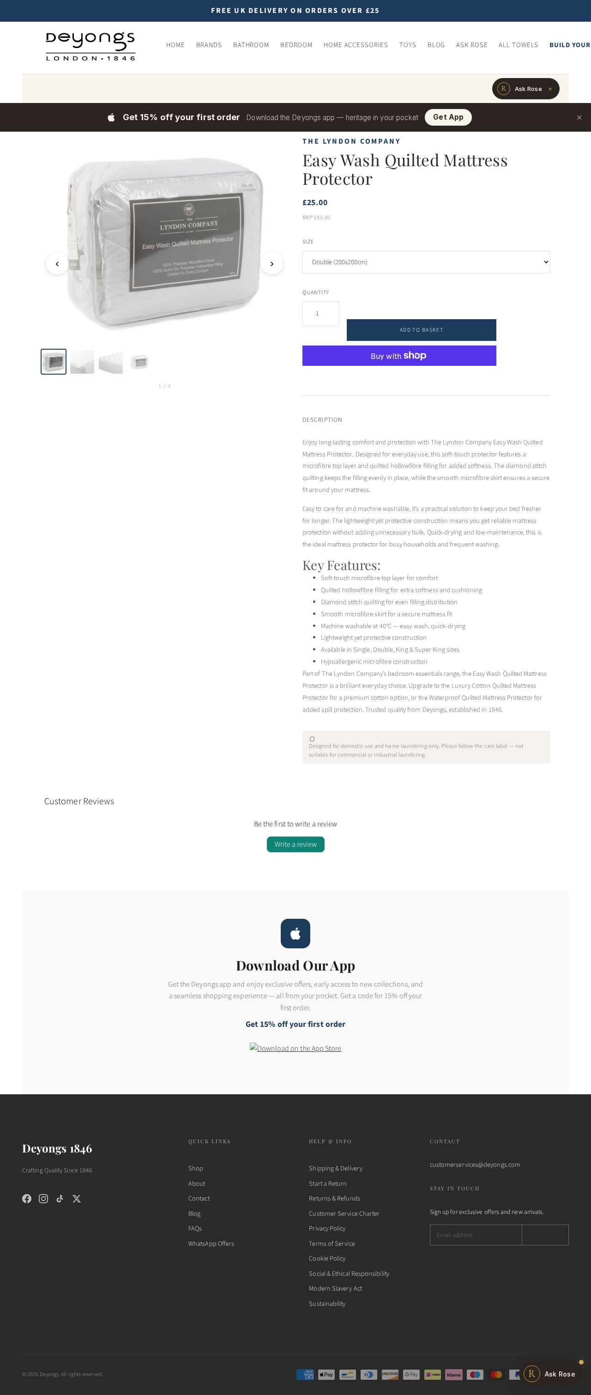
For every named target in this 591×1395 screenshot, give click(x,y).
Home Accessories (356, 45)
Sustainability (327, 1304)
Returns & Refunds (334, 1198)
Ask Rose (472, 45)
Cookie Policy (327, 1258)
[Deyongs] (90, 45)
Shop (195, 1168)
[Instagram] (43, 1198)
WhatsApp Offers (211, 1244)
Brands (209, 45)
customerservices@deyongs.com (475, 1165)
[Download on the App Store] (296, 1055)
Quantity (315, 293)
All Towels (518, 45)
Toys (407, 45)
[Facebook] (26, 1198)
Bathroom (251, 45)
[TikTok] (60, 1198)
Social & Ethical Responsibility (349, 1274)
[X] (76, 1198)
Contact (199, 1198)
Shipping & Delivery (335, 1168)
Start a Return (328, 1184)
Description (322, 419)
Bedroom (296, 45)
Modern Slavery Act (335, 1288)
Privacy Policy (327, 1228)
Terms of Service (332, 1244)
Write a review (296, 844)
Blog (437, 45)
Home (175, 45)
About (196, 1184)
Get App (448, 117)
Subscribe (545, 1234)
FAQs (195, 1228)
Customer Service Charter (344, 1214)
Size (308, 242)
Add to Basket (422, 330)
